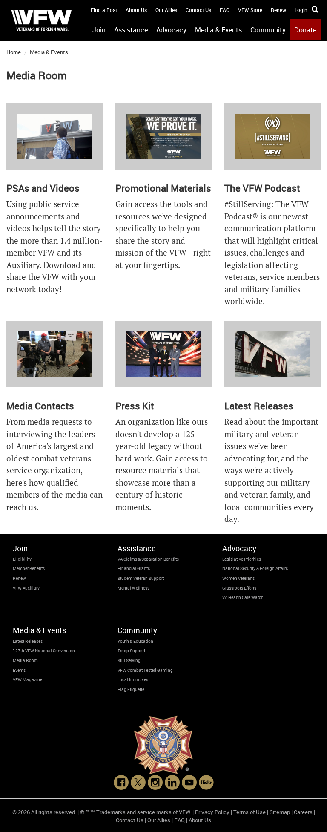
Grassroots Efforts (239, 588)
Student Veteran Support (141, 578)
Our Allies (166, 9)
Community (268, 30)
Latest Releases (28, 641)
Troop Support (131, 651)
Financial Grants (134, 568)
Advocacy (171, 30)
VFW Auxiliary (26, 588)
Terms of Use (249, 812)
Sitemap (280, 812)
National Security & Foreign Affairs (255, 568)
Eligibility (22, 559)
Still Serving (129, 660)
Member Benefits (29, 568)
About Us (136, 9)
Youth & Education (135, 641)
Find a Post (104, 9)
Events (19, 670)
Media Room (25, 660)
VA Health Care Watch (243, 597)
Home (13, 52)
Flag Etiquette (131, 689)
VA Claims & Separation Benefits (148, 559)
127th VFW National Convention (44, 651)
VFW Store (250, 9)
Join (99, 30)
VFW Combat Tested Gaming (145, 670)
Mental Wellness (133, 588)
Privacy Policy (212, 812)
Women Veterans (238, 578)
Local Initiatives (133, 679)
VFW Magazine (27, 679)
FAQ (224, 9)
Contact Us (198, 9)
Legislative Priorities (241, 559)
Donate (305, 30)
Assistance (131, 30)
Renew (278, 9)
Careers (303, 812)
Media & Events (218, 30)
